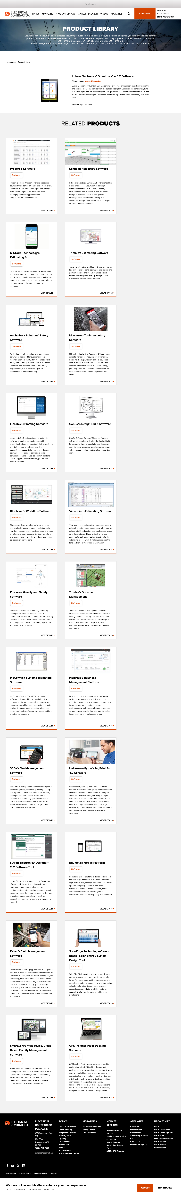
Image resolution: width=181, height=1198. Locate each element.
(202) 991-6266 (42, 1148)
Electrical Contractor (92, 1127)
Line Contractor (89, 1132)
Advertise (116, 13)
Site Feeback (11, 1173)
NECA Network (161, 1141)
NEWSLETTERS (163, 14)
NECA (156, 1127)
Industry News (65, 1135)
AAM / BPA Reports (115, 1151)
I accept (145, 1187)
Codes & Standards (67, 1127)
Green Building (65, 1129)
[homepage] (17, 13)
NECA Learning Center (164, 1132)
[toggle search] (129, 13)
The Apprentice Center (69, 1153)
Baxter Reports (113, 1142)
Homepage (11, 62)
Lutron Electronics (93, 81)
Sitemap (53, 1173)
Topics (36, 13)
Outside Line (64, 1141)
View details (47, 210)
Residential (64, 1144)
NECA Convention (162, 1129)
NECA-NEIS (159, 1135)
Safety (62, 1147)
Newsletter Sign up (138, 1144)
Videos (104, 13)
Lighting (62, 1138)
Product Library (65, 13)
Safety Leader (89, 1129)
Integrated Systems (67, 1132)
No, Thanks (165, 1187)
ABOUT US (161, 11)
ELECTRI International (163, 1138)
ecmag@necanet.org (44, 1153)
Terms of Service (40, 1173)
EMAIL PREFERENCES (165, 17)
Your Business (65, 1150)
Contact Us (135, 1141)
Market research (88, 13)
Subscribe (145, 14)
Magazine (47, 13)
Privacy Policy (25, 1173)
